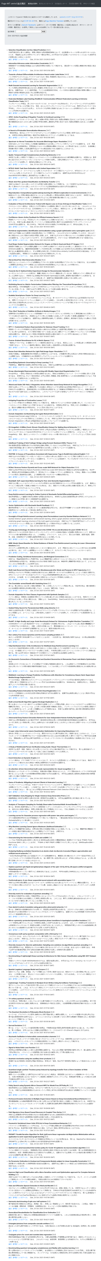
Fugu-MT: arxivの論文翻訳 (14, 3)
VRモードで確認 (89, 4)
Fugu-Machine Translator (54, 21)
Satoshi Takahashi (28, 25)
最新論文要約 (32, 4)
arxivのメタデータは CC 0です (71, 17)
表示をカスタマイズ (46, 4)
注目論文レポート (61, 4)
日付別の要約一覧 (75, 4)
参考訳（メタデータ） (21, 59)
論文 (10, 59)
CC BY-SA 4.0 (29, 21)
